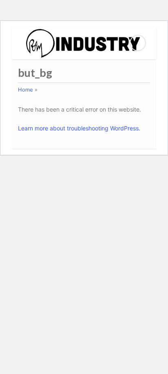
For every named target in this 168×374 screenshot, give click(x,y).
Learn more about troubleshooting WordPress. (79, 128)
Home (25, 90)
